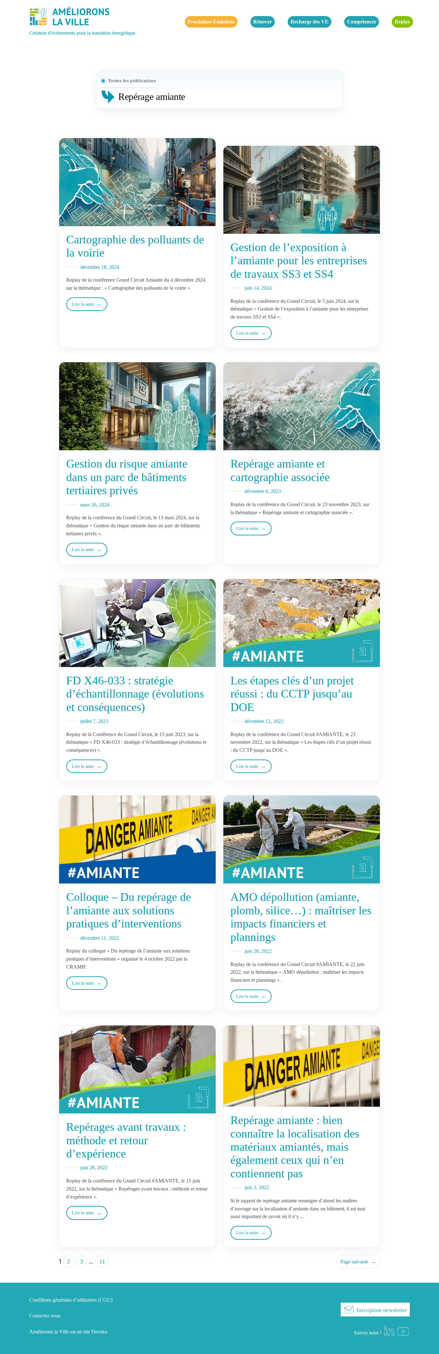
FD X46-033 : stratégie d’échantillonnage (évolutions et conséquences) (135, 694)
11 (102, 1261)
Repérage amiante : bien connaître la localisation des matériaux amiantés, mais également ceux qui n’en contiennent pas (294, 1147)
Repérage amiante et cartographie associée (280, 470)
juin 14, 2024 (258, 288)
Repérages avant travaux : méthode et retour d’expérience (126, 1140)
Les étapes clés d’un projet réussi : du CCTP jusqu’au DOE (292, 694)
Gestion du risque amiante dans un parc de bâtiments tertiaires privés (126, 477)
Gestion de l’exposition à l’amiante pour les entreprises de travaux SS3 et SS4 (298, 260)
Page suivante (358, 1261)
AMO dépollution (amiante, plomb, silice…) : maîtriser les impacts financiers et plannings (301, 917)
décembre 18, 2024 (99, 267)
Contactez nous (44, 1315)
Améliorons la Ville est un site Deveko (68, 1331)
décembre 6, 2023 (263, 491)
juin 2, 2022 (257, 1187)
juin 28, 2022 (258, 951)
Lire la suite (83, 304)
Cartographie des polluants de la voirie (135, 246)
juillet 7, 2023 (94, 721)
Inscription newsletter (381, 1310)
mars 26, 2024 (94, 504)
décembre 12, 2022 (264, 721)
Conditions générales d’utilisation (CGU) (70, 1300)
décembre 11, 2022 (99, 938)
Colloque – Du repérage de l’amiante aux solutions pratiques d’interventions (128, 910)
